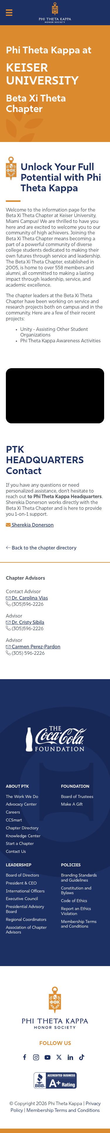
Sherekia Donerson (32, 525)
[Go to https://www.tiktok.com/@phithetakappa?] (82, 1057)
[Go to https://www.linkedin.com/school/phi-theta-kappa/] (70, 1057)
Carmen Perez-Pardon (35, 647)
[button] (45, 739)
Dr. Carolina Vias (29, 598)
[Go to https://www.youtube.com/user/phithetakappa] (47, 1057)
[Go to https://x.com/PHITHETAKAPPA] (59, 1057)
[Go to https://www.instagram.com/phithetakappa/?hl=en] (36, 1057)
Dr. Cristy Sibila (27, 622)
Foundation (75, 786)
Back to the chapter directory (43, 548)
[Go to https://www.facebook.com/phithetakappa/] (24, 1057)
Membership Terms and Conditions (63, 1110)
